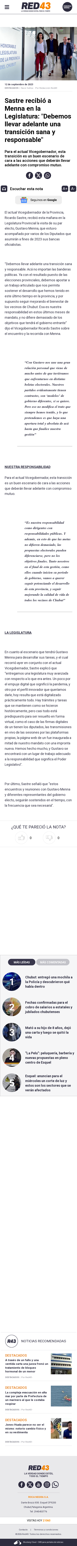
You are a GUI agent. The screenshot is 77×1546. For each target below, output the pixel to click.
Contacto (23, 1530)
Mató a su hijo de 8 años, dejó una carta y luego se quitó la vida (48, 1032)
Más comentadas (53, 962)
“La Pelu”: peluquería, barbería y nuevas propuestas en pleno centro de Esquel (49, 1057)
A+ (65, 188)
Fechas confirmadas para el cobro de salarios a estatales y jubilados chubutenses (48, 1007)
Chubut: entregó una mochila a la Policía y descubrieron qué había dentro (49, 981)
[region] (38, 872)
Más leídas (22, 962)
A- (73, 188)
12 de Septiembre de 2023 (19, 84)
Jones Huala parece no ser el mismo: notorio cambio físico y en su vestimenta (25, 1428)
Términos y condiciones (46, 1530)
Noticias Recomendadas (43, 1341)
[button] (29, 175)
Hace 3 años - (27, 88)
